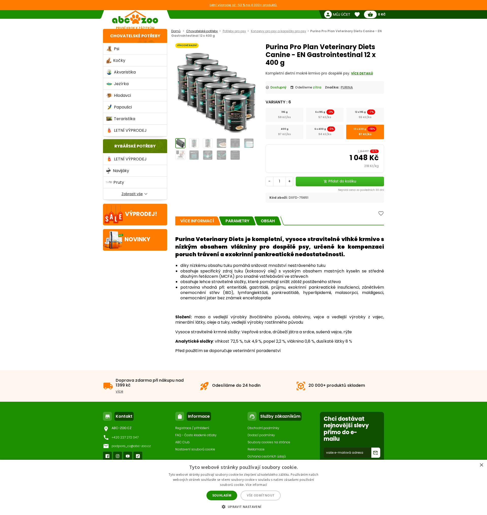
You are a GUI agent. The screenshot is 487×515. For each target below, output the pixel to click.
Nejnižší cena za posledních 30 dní (361, 190)
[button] (243, 506)
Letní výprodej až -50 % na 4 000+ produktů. (243, 5)
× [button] (481, 465)
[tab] (197, 220)
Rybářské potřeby (135, 146)
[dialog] (243, 487)
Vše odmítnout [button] (260, 495)
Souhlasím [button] (222, 495)
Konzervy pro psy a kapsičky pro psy (278, 31)
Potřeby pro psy (234, 31)
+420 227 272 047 (125, 437)
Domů (176, 31)
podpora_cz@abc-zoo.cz (131, 446)
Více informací (256, 485)
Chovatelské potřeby (135, 36)
